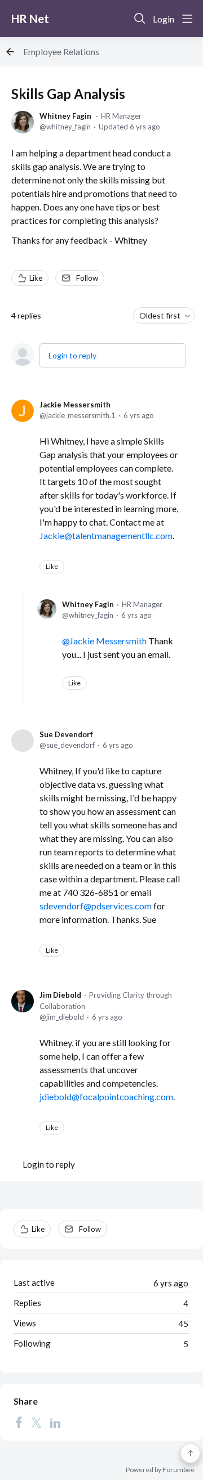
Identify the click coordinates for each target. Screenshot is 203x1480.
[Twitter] (36, 1422)
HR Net (30, 18)
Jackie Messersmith (75, 404)
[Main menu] (187, 18)
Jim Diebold (60, 994)
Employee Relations (61, 51)
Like (35, 277)
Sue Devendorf (66, 734)
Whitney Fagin (65, 115)
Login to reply (72, 355)
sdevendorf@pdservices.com (95, 905)
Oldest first (159, 315)
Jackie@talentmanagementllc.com (106, 535)
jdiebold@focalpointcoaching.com (106, 1096)
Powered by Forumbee (160, 1470)
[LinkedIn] (55, 1422)
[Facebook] (19, 1422)
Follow (87, 277)
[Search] (140, 18)
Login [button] (163, 19)
